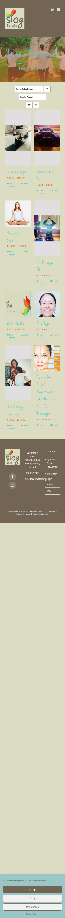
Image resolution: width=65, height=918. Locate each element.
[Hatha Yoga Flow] (47, 228)
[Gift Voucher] (18, 304)
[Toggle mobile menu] (58, 9)
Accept (32, 889)
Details (26, 183)
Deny (32, 898)
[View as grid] (29, 105)
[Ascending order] (47, 89)
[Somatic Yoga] (18, 138)
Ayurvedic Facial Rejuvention (52, 463)
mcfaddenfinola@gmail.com (38, 479)
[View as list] (36, 105)
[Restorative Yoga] (47, 138)
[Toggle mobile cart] (52, 9)
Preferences (32, 907)
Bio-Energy (52, 473)
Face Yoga (43, 324)
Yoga (49, 491)
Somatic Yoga (16, 172)
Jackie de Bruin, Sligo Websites (37, 514)
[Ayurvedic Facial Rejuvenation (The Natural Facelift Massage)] (47, 358)
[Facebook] (12, 476)
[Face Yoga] (47, 304)
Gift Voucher (16, 324)
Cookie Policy (31, 914)
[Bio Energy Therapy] (18, 372)
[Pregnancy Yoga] (18, 213)
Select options (12, 184)
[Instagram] (12, 485)
